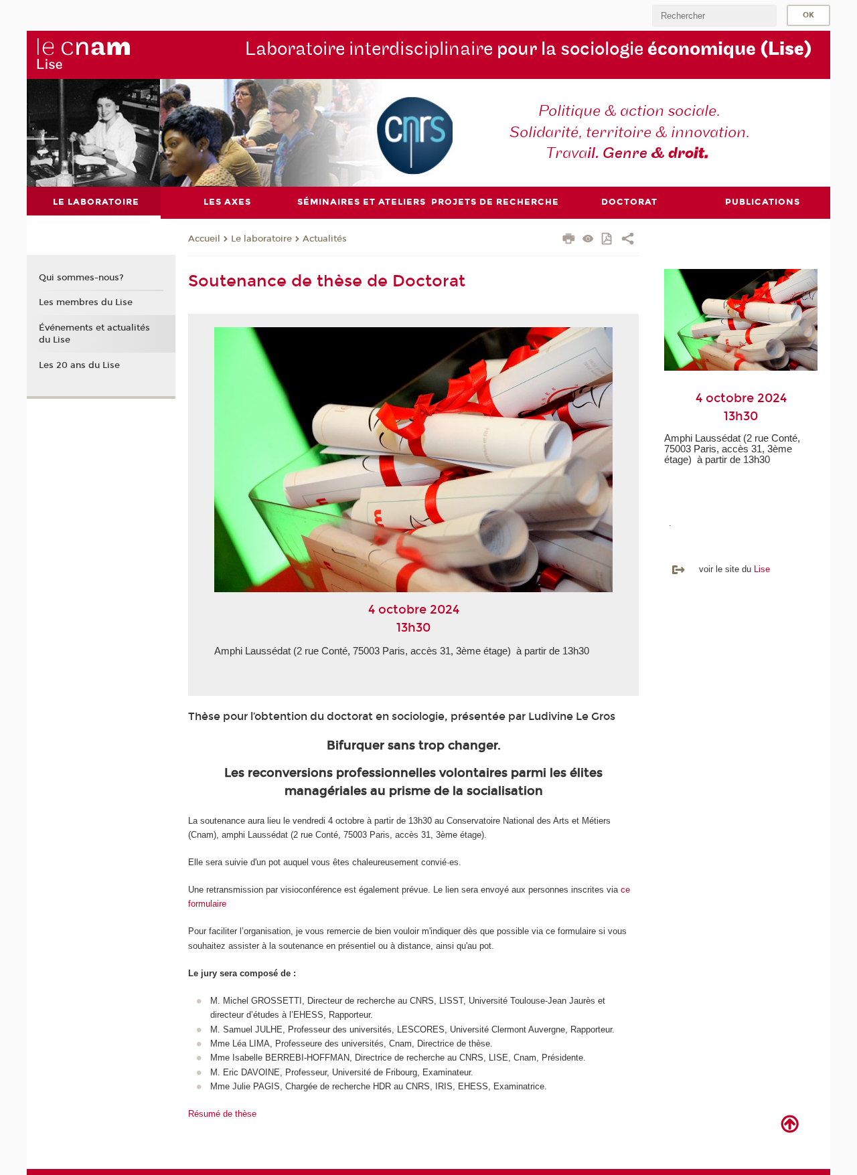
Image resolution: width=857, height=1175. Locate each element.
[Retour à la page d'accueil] (83, 54)
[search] (714, 16)
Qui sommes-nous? (81, 277)
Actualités (325, 239)
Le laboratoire (261, 239)
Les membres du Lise (86, 302)
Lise (762, 569)
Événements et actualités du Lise (94, 334)
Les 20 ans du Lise (79, 365)
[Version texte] (588, 240)
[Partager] (627, 240)
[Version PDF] (607, 240)
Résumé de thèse (222, 1114)
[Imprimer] (568, 240)
